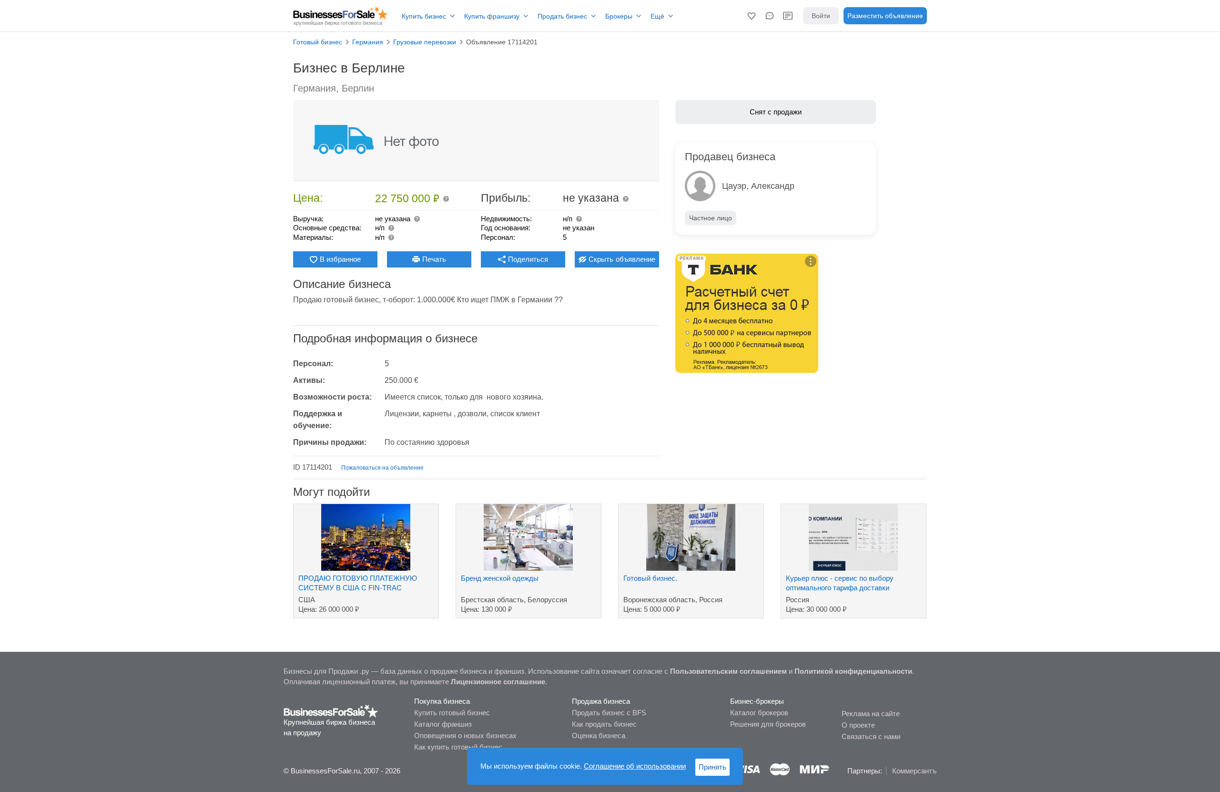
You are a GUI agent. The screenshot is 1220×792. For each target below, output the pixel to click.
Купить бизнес (424, 16)
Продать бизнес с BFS (609, 713)
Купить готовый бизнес (452, 713)
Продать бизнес (562, 16)
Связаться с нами (871, 736)
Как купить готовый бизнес (458, 747)
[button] (751, 16)
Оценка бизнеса (598, 735)
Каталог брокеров (759, 713)
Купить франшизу (491, 16)
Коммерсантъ (914, 771)
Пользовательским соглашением (728, 671)
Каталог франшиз (443, 724)
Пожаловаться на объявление (382, 467)
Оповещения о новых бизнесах (465, 735)
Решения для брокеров (768, 724)
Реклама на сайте (871, 714)
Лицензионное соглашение (498, 682)
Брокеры (618, 16)
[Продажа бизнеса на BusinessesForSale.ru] (331, 710)
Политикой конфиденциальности (853, 671)
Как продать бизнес (604, 724)
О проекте (858, 725)
